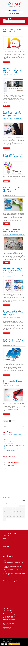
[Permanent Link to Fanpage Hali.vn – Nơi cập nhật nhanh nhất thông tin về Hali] (13, 85)
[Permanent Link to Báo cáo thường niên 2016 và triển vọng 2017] (13, 354)
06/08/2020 (6, 33)
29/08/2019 (6, 74)
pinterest (10, 628)
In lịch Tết (15, 275)
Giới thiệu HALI (7, 535)
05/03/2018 (6, 234)
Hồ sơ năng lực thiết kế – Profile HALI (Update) (13, 155)
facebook (4, 628)
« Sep (4, 522)
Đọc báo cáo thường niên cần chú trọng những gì (12, 189)
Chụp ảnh (11, 234)
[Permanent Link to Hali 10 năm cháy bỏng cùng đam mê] (13, 43)
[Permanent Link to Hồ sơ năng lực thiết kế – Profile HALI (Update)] (13, 168)
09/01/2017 (6, 343)
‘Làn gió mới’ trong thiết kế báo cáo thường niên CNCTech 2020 (14, 442)
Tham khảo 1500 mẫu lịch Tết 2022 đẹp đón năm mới (14, 439)
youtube (8, 628)
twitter (6, 628)
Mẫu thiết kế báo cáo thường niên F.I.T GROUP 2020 (13, 435)
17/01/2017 (6, 317)
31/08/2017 (6, 275)
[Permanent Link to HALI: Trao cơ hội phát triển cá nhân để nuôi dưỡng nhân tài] (13, 129)
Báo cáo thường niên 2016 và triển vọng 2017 (13, 340)
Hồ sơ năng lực (12, 158)
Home (10, 21)
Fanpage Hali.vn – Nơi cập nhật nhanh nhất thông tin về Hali (12, 70)
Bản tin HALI (12, 33)
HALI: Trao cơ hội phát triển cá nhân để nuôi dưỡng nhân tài (12, 114)
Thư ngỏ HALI (6, 541)
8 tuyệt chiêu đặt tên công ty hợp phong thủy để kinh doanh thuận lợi (14, 449)
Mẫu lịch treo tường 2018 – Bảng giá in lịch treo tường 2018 (13, 270)
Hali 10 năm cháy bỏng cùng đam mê (13, 30)
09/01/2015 (6, 385)
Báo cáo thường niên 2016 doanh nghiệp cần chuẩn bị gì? (13, 313)
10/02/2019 (6, 158)
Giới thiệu (16, 74)
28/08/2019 (6, 118)
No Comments (9, 119)
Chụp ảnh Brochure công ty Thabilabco (11, 231)
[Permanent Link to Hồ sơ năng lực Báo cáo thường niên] (13, 395)
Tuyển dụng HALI (7, 546)
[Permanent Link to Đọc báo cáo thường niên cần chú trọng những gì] (13, 204)
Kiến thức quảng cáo (16, 343)
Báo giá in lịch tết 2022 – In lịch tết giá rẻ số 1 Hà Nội (14, 446)
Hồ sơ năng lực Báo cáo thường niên (13, 382)
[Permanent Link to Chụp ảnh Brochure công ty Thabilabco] (13, 243)
